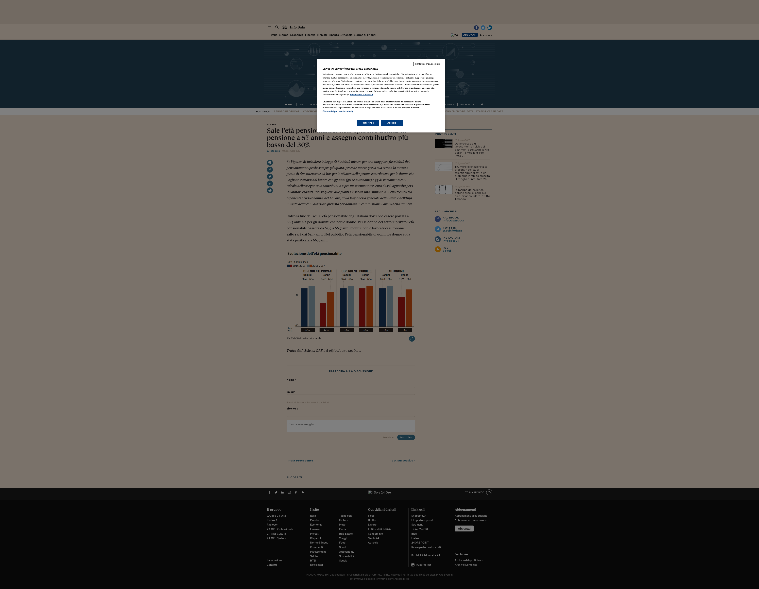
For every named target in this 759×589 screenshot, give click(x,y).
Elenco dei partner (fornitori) (338, 111)
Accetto (391, 123)
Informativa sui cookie (361, 94)
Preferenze (368, 123)
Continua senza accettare (427, 64)
